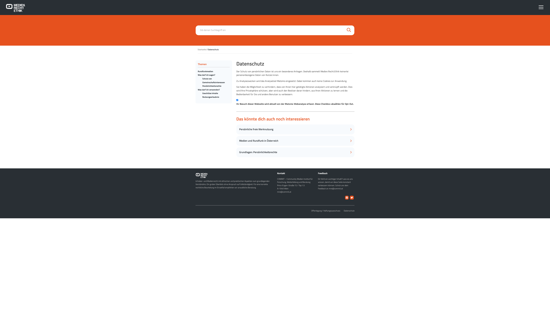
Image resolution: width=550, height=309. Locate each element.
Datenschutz (349, 210)
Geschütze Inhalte (210, 93)
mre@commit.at (284, 191)
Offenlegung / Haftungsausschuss (325, 210)
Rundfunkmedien (205, 71)
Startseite (202, 49)
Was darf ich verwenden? (209, 89)
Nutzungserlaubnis (210, 96)
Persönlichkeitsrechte (211, 85)
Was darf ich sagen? (206, 74)
